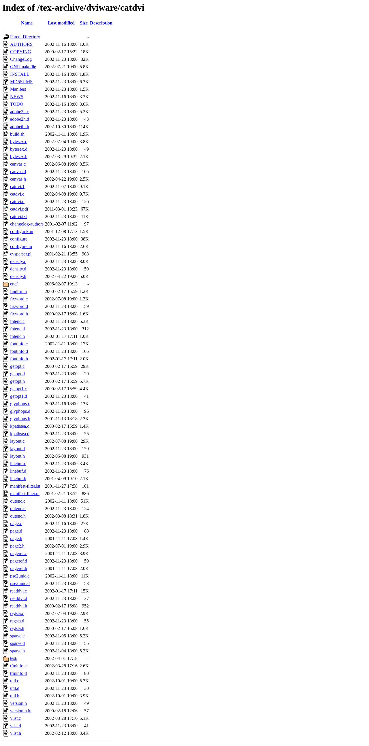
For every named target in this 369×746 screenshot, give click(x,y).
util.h (14, 695)
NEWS (16, 96)
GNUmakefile (23, 66)
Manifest (18, 89)
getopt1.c (18, 388)
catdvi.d (17, 201)
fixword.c (19, 298)
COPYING (20, 51)
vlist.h (15, 733)
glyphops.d (20, 411)
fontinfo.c (19, 343)
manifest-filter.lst (25, 486)
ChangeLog (21, 59)
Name (27, 22)
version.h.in (20, 710)
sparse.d (17, 643)
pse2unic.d (20, 583)
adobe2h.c (19, 111)
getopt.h (17, 381)
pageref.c (18, 553)
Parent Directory (25, 36)
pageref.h (18, 568)
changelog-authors (27, 223)
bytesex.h (18, 156)
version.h (18, 703)
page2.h (17, 546)
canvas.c (18, 164)
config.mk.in (21, 231)
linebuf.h (18, 478)
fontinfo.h (19, 358)
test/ (13, 658)
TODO (16, 104)
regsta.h (17, 628)
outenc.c (17, 501)
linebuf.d (18, 471)
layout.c (17, 441)
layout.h (17, 456)
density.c (18, 261)
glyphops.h (20, 418)
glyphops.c (20, 403)
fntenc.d (17, 328)
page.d (16, 531)
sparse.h (17, 650)
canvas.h (18, 179)
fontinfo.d (19, 351)
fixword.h (19, 313)
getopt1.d (18, 396)
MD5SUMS (21, 81)
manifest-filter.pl (24, 493)
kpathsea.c (19, 426)
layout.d (17, 448)
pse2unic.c (19, 575)
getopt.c (17, 366)
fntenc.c (17, 321)
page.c (16, 523)
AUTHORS (21, 44)
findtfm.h (18, 291)
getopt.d (17, 373)
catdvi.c (17, 194)
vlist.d (15, 725)
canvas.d (18, 171)
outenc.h (18, 516)
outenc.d (18, 508)
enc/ (14, 283)
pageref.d (18, 560)
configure (18, 238)
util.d (14, 688)
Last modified (61, 22)
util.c (14, 680)
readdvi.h (18, 605)
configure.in (21, 246)
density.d (18, 268)
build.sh (17, 134)
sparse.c (17, 635)
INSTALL (19, 74)
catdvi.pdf (19, 209)
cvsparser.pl (20, 253)
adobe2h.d (19, 119)
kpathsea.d (19, 433)
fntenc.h (17, 336)
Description (101, 22)
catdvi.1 (17, 186)
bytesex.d (18, 149)
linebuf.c (18, 463)
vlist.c (15, 718)
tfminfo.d (18, 673)
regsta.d (17, 620)
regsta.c (17, 613)
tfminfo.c (18, 665)
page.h (16, 538)
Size (84, 22)
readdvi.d (18, 598)
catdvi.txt (18, 216)
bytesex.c (18, 141)
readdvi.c (18, 590)
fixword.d (19, 306)
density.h (18, 276)
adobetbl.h (19, 126)
